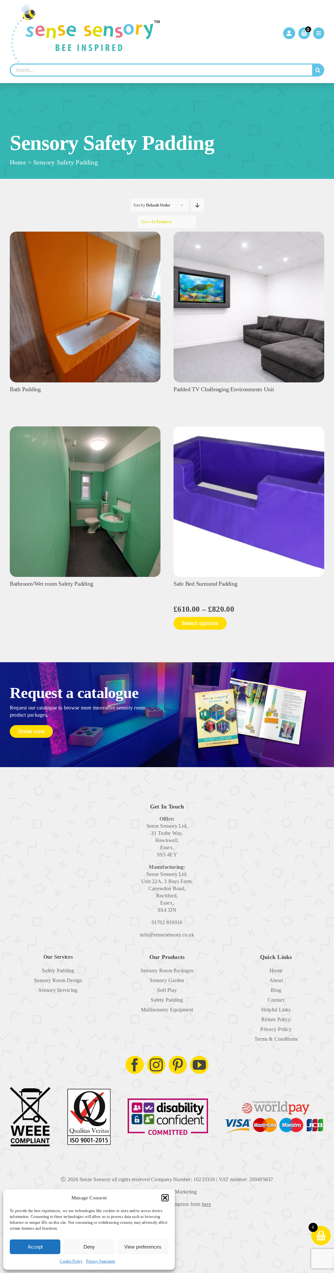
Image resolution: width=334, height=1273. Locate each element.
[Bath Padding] (85, 234)
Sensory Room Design (58, 980)
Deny (89, 1247)
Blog (276, 990)
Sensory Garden (167, 980)
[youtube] (199, 1065)
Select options (200, 623)
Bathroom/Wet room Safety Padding (51, 583)
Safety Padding (58, 970)
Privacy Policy (275, 1029)
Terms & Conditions (275, 1039)
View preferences (142, 1247)
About (276, 980)
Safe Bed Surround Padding (205, 583)
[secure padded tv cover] (249, 234)
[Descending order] (197, 205)
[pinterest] (178, 1065)
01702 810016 (167, 922)
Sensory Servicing (57, 990)
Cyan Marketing (179, 1191)
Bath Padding (25, 389)
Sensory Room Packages (167, 970)
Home (18, 162)
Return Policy (276, 1019)
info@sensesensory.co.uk (167, 934)
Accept (35, 1247)
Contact (276, 1000)
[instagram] (156, 1065)
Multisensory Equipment (167, 1009)
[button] (165, 1197)
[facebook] (135, 1065)
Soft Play (167, 990)
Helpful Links (276, 1009)
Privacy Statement (100, 1261)
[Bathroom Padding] (85, 429)
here (206, 1204)
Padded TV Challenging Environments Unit (224, 389)
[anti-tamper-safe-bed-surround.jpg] (249, 429)
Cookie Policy (71, 1261)
